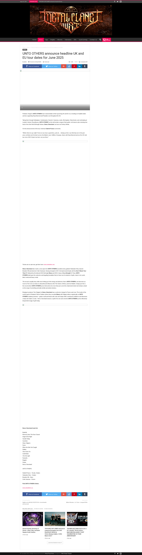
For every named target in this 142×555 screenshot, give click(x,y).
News (28, 47)
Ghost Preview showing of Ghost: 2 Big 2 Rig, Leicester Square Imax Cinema (31, 530)
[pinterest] (74, 66)
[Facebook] (114, 1)
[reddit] (69, 66)
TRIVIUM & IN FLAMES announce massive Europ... (50, 1)
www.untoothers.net (49, 264)
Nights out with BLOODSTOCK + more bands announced (34, 502)
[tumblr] (84, 66)
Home (24, 47)
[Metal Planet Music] (71, 5)
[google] (63, 66)
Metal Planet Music (49, 553)
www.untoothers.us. (28, 488)
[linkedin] (79, 66)
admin (25, 61)
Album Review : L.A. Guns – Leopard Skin (76, 501)
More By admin (38, 508)
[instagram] (120, 1)
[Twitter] (117, 1)
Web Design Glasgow (66, 553)
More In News (48, 508)
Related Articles (28, 508)
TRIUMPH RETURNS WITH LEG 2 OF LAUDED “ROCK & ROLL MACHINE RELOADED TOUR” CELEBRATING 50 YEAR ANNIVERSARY (77, 532)
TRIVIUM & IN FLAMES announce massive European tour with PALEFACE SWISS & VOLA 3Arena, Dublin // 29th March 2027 (55, 532)
